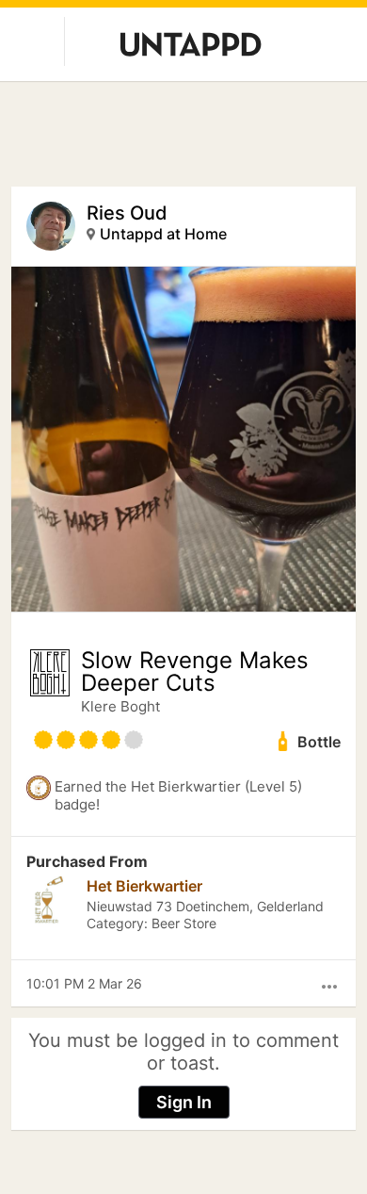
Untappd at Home (163, 233)
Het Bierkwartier (144, 885)
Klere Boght (120, 706)
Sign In (184, 1102)
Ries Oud (127, 213)
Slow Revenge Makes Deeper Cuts (195, 672)
